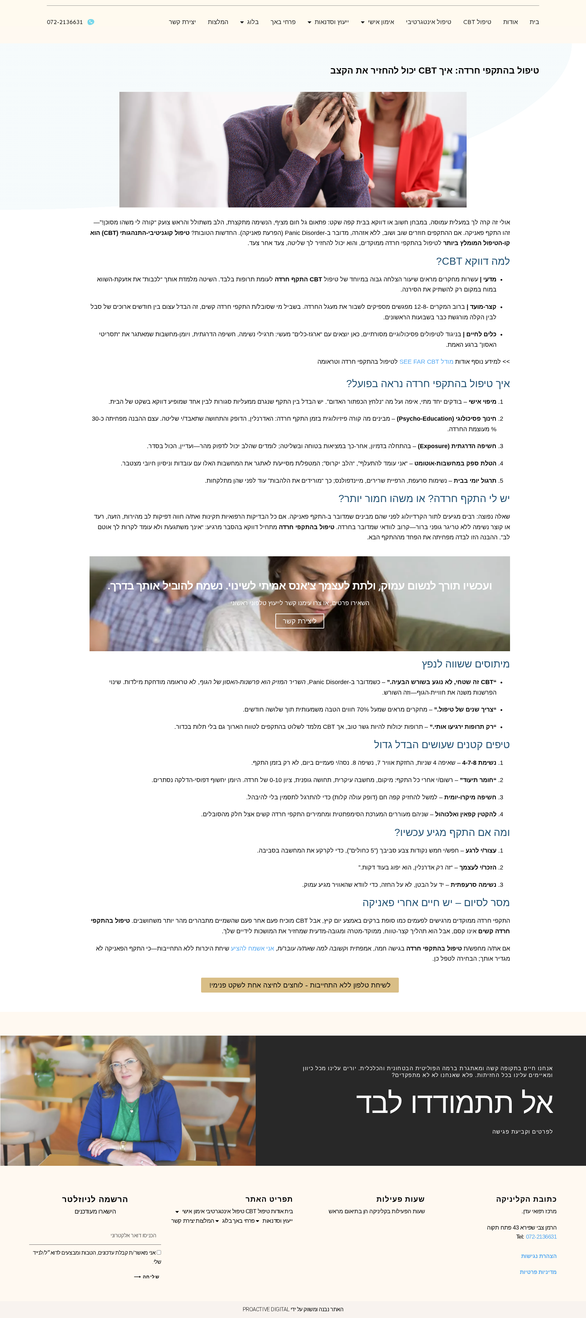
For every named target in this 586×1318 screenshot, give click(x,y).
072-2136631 (541, 1237)
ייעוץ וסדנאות (332, 22)
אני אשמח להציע (252, 948)
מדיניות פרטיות (538, 1272)
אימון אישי (381, 22)
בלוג (253, 22)
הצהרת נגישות (539, 1256)
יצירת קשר (182, 22)
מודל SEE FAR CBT (426, 361)
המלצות (218, 22)
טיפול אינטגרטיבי (428, 22)
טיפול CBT (477, 22)
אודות (510, 22)
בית (534, 22)
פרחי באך (283, 22)
